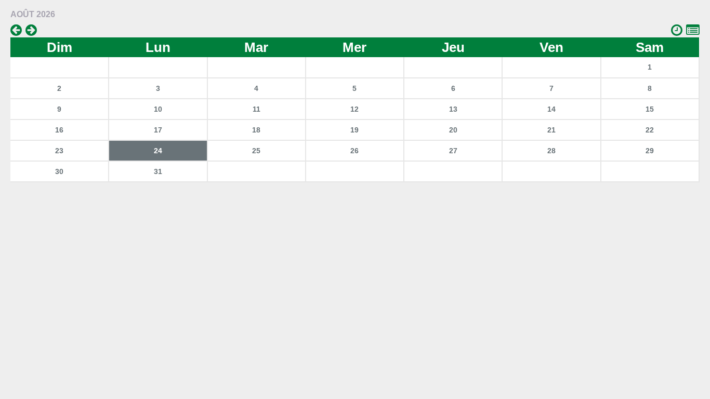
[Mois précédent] (16, 30)
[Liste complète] (693, 30)
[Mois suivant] (31, 30)
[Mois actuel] (676, 30)
